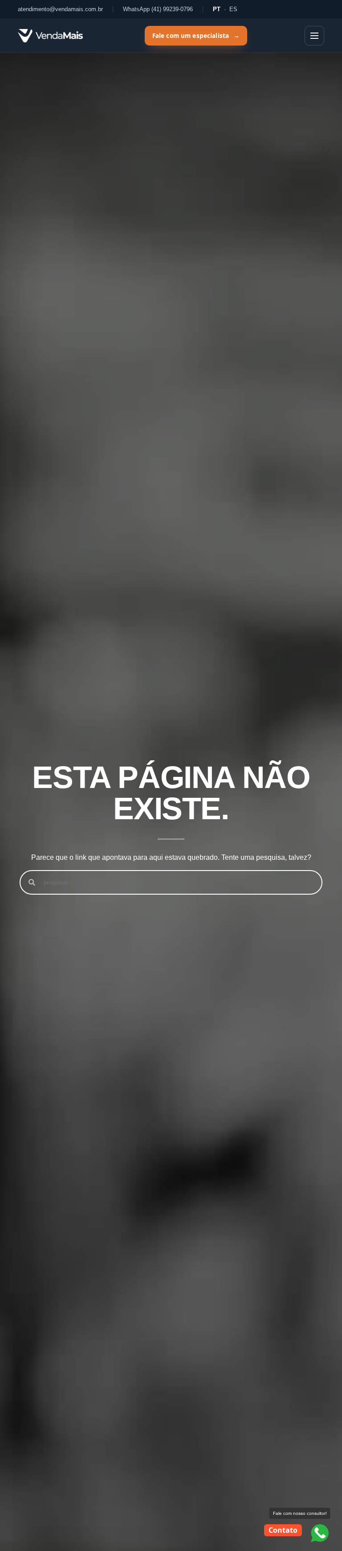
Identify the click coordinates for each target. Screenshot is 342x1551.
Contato (283, 1530)
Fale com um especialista (196, 36)
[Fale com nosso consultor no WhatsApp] (320, 1533)
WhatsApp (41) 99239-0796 (158, 9)
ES (233, 9)
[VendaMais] (50, 35)
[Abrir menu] (314, 36)
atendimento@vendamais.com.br (60, 9)
